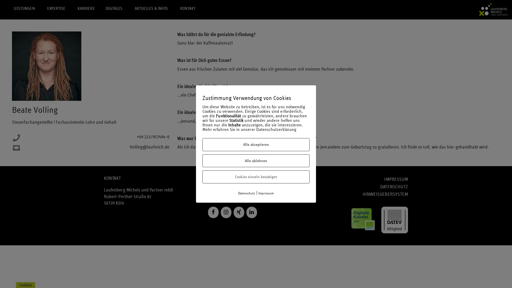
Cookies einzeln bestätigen (256, 177)
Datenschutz (246, 193)
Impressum (266, 193)
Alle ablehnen (256, 161)
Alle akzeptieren (256, 144)
